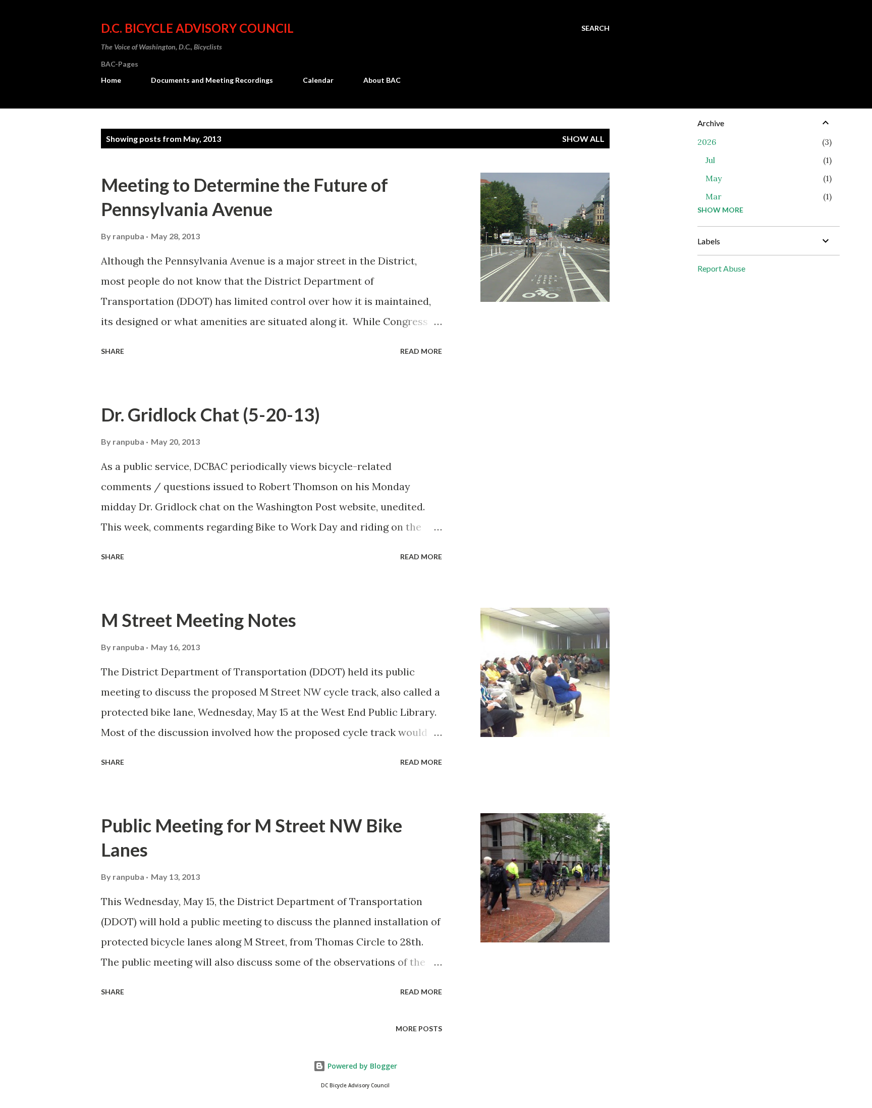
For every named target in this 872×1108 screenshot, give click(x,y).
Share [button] (112, 351)
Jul (710, 160)
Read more (421, 351)
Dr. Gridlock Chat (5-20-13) (210, 414)
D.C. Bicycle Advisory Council (197, 28)
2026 (706, 142)
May (713, 178)
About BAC (382, 80)
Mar (713, 196)
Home (111, 80)
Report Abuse (721, 268)
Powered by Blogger (361, 1066)
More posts (419, 1028)
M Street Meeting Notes (198, 620)
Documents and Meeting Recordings (212, 80)
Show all (583, 138)
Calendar (318, 80)
